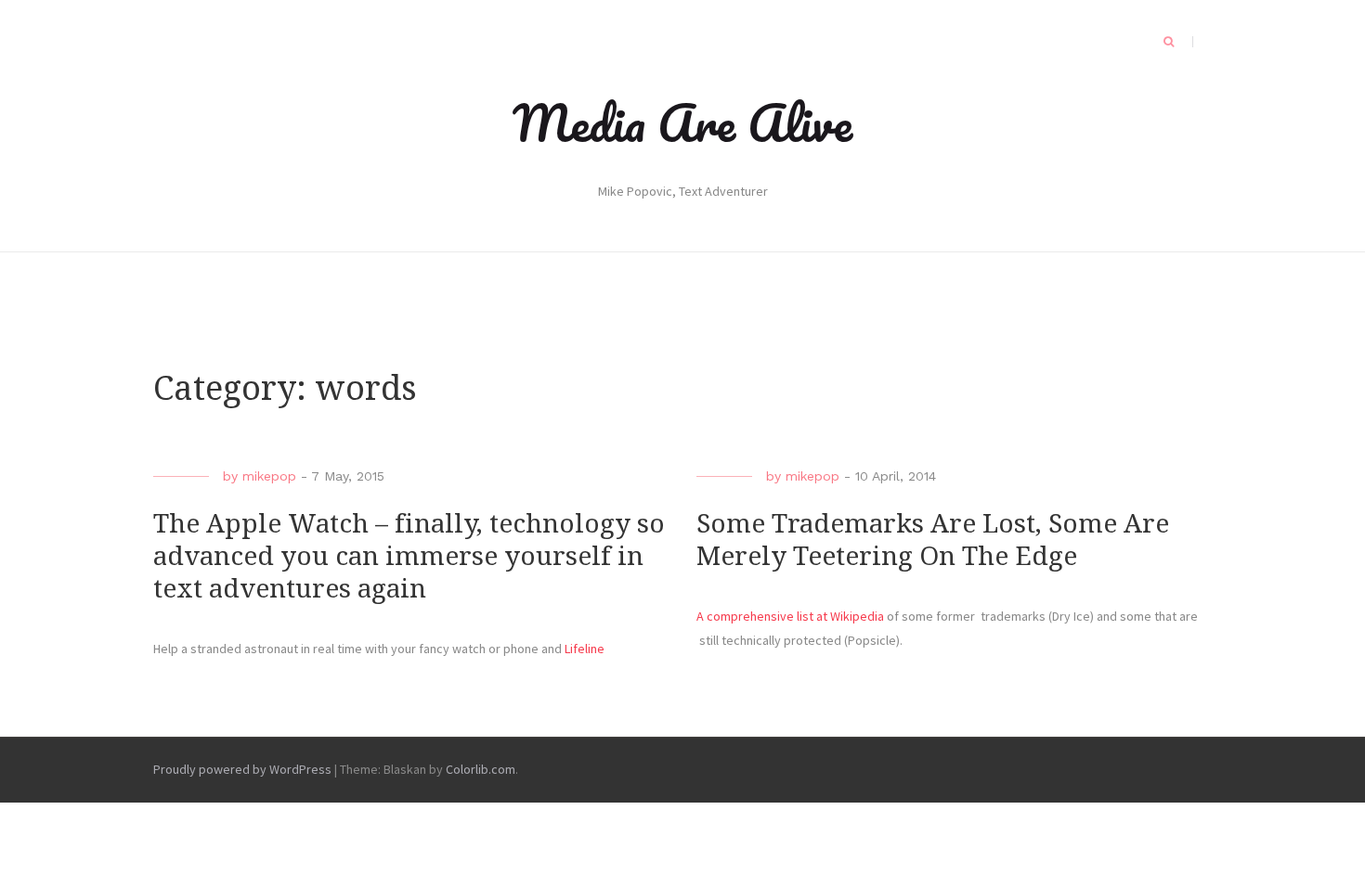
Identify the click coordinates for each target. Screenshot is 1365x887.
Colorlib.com (480, 769)
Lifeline (584, 648)
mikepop (269, 476)
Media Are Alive (682, 122)
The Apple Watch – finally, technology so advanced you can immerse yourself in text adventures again (409, 556)
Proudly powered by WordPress (242, 769)
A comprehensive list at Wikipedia (790, 616)
